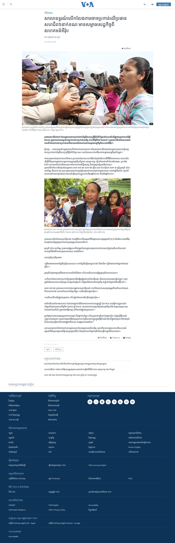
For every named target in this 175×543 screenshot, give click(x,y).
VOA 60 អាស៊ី (14, 420)
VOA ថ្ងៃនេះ (13, 410)
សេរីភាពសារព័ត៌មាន (135, 438)
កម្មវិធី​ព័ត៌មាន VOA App (17, 478)
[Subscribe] (132, 401)
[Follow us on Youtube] (102, 401)
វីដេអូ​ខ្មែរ (11, 401)
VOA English (54, 505)
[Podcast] (126, 401)
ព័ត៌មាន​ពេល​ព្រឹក (53, 401)
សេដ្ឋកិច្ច (51, 438)
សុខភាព (51, 447)
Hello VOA (52, 410)
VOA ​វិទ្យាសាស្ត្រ (14, 415)
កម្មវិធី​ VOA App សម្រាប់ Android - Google (64, 523)
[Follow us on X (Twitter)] (96, 401)
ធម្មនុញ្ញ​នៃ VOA (54, 492)
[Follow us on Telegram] (114, 401)
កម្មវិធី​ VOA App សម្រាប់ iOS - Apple (22, 523)
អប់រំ (50, 452)
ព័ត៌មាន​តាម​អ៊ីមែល (95, 478)
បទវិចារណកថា (133, 452)
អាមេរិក (11, 442)
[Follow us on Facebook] (90, 401)
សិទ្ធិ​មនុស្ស (48, 13)
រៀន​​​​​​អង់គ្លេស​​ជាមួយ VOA (57, 465)
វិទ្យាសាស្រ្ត (92, 438)
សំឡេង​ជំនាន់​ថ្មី (53, 415)
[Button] (126, 48)
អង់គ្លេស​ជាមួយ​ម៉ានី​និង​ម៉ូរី (17, 465)
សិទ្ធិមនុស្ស (52, 442)
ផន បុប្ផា (57, 37)
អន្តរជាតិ (11, 438)
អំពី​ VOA (12, 492)
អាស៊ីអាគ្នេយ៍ (13, 452)
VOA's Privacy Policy (57, 510)
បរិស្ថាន (91, 433)
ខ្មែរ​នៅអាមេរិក (13, 447)
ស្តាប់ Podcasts (54, 478)
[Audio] (145, 4)
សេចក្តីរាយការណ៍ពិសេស (97, 452)
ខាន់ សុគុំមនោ (49, 37)
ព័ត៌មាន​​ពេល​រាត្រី (53, 405)
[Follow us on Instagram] (108, 401)
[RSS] (120, 401)
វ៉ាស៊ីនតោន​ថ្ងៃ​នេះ (14, 405)
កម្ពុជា (11, 433)
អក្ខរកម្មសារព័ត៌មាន (134, 433)
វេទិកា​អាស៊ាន (52, 420)
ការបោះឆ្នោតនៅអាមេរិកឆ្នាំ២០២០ (139, 442)
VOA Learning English (97, 465)
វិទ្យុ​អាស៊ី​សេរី (93, 510)
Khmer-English (134, 447)
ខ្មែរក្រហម (92, 447)
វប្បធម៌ (91, 442)
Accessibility (93, 505)
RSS (130, 478)
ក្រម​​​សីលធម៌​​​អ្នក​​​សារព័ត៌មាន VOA (100, 492)
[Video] (152, 4)
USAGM (12, 505)
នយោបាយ (52, 433)
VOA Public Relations (17, 510)
